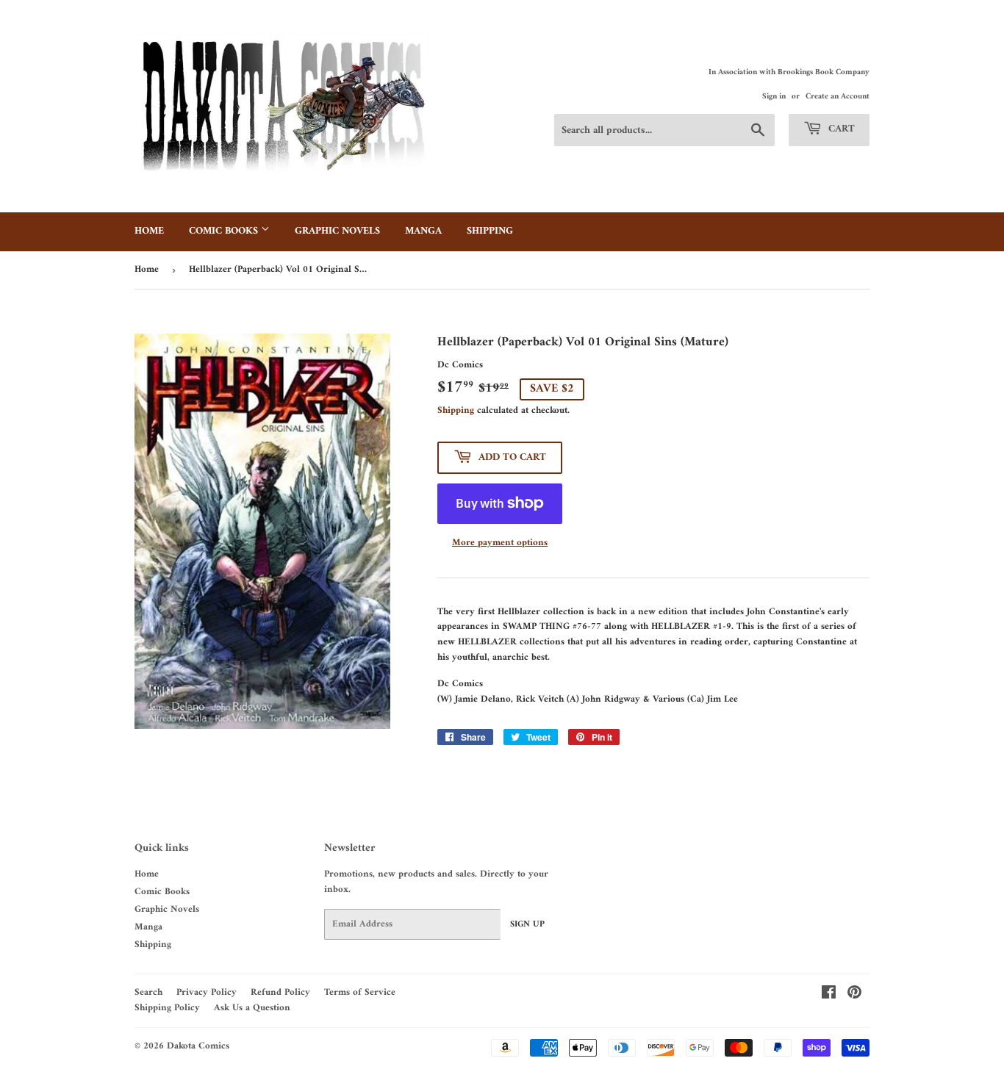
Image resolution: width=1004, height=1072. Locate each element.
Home (149, 231)
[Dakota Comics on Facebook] (828, 995)
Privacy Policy (206, 992)
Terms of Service (359, 992)
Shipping (490, 231)
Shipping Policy (167, 1007)
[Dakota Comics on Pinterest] (854, 995)
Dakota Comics (198, 1045)
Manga (423, 231)
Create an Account (837, 97)
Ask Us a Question (252, 1007)
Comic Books (225, 231)
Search (148, 992)
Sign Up (527, 924)
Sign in (774, 97)
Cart (840, 129)
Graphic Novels (337, 231)
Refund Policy (280, 992)
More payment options (500, 543)
